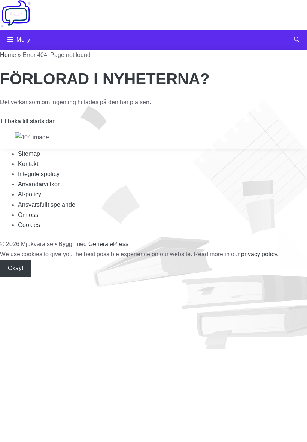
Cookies (29, 225)
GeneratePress (108, 244)
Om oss (28, 215)
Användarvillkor (39, 184)
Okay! (15, 268)
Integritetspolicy (39, 174)
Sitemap (29, 154)
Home (8, 55)
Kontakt (28, 164)
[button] (296, 40)
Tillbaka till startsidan (28, 121)
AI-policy (29, 194)
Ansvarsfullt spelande (46, 205)
